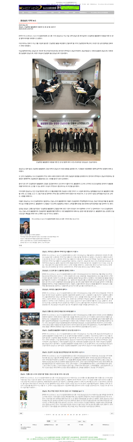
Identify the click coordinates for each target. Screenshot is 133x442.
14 (65, 414)
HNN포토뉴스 (106, 424)
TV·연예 (81, 424)
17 (73, 414)
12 (59, 414)
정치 (57, 424)
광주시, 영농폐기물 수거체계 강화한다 (30, 234)
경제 (92, 424)
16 (71, 414)
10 (53, 414)
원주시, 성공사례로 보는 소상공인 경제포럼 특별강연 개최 (35, 240)
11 (56, 414)
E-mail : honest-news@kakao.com (66, 441)
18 (76, 414)
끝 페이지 (84, 414)
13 (62, 414)
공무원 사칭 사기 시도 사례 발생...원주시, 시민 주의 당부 (35, 242)
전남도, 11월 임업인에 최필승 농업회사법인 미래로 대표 (34, 238)
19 (79, 414)
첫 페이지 (48, 414)
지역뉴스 (34, 424)
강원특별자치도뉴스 (49, 424)
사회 (68, 424)
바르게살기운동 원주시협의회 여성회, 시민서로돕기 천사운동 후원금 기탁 (39, 236)
